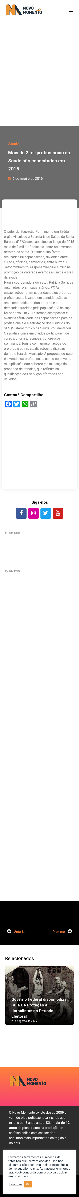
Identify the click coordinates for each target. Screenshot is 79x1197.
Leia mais (16, 1184)
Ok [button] (27, 1184)
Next (67, 999)
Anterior (19, 932)
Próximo (59, 932)
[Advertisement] (39, 80)
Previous (11, 999)
